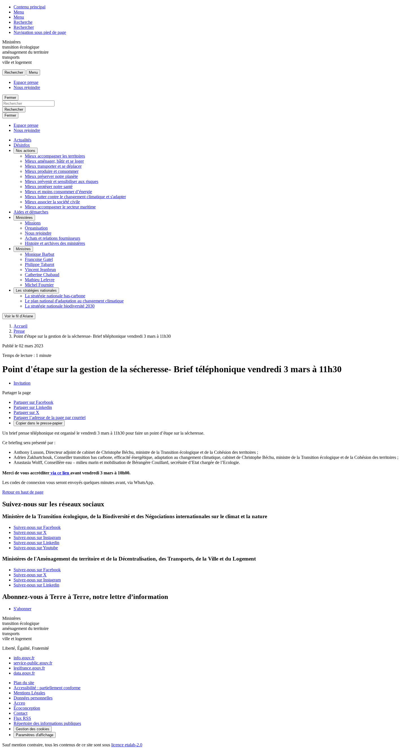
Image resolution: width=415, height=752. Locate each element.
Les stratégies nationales (36, 290)
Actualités (22, 140)
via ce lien (59, 472)
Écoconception (27, 708)
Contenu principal (29, 7)
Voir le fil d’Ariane (19, 316)
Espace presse (26, 82)
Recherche (23, 22)
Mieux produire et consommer (51, 171)
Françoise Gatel (39, 259)
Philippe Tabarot (39, 264)
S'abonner (22, 608)
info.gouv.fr (24, 657)
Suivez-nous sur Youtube (36, 547)
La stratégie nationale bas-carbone (55, 295)
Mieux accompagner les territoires (55, 156)
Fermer (10, 97)
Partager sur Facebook (33, 402)
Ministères (24, 217)
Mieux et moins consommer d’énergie (58, 191)
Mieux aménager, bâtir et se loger (54, 161)
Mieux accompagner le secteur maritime (60, 206)
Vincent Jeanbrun (40, 269)
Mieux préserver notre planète (51, 176)
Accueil (20, 326)
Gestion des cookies (32, 729)
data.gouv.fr (24, 673)
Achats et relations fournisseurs (52, 238)
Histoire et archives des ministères (55, 243)
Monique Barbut (39, 254)
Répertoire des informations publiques (47, 723)
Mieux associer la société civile (52, 201)
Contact (20, 713)
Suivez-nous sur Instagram (37, 537)
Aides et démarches (31, 212)
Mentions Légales (29, 692)
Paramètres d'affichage (34, 735)
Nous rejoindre (27, 87)
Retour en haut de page (22, 492)
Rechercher (24, 27)
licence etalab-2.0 (126, 744)
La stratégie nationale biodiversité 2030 (60, 306)
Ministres (23, 249)
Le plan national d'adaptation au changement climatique (74, 300)
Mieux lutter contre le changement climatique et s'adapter (75, 196)
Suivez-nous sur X (30, 532)
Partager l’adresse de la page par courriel (50, 417)
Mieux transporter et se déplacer (53, 166)
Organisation (36, 228)
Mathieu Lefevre (39, 279)
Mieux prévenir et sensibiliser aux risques (61, 181)
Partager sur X (26, 412)
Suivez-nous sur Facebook (37, 527)
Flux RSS (22, 718)
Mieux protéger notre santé (49, 186)
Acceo (19, 703)
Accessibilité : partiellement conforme (47, 687)
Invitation (22, 383)
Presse (19, 331)
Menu (19, 12)
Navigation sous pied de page (40, 32)
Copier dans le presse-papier (39, 423)
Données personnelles (33, 698)
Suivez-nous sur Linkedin (36, 542)
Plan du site (24, 682)
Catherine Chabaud (42, 274)
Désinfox (22, 145)
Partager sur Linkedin (33, 407)
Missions (33, 223)
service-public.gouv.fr (33, 663)
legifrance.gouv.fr (29, 668)
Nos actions (25, 151)
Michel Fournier (39, 284)
